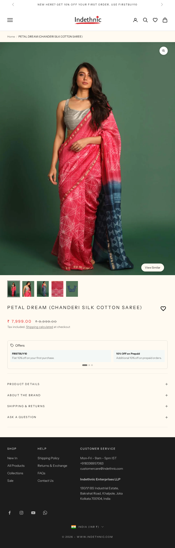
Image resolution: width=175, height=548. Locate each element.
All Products (16, 466)
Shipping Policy (48, 458)
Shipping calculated (39, 327)
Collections (15, 473)
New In (12, 458)
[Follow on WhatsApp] (45, 512)
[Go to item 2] (28, 289)
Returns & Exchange (52, 466)
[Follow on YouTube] (33, 512)
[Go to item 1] (13, 289)
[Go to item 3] (42, 289)
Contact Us (46, 481)
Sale (10, 481)
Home (11, 36)
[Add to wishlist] (163, 308)
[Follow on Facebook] (9, 512)
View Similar (152, 267)
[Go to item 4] (57, 289)
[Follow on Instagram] (21, 512)
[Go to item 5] (72, 289)
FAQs (41, 473)
